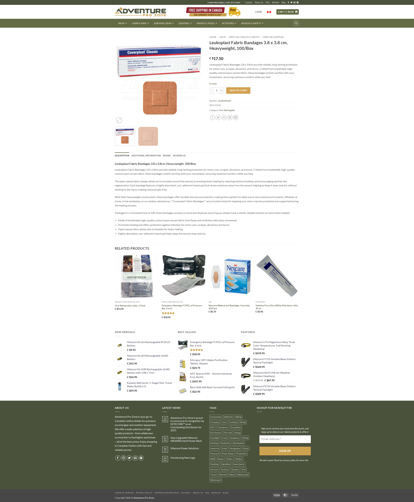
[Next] (199, 79)
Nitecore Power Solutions (184, 448)
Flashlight (214, 438)
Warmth (223, 474)
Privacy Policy (144, 492)
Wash (232, 474)
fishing (238, 432)
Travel (213, 474)
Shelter (239, 459)
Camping (214, 422)
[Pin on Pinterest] (230, 117)
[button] (287, 12)
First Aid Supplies (273, 37)
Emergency (223, 427)
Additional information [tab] (146, 155)
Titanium (235, 469)
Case (224, 422)
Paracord (214, 453)
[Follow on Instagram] (123, 458)
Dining (243, 422)
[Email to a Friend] (224, 117)
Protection (241, 453)
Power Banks (228, 453)
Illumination (238, 443)
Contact (248, 2)
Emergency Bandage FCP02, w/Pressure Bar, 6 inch (182, 307)
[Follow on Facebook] (288, 2)
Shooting (214, 464)
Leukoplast (224, 101)
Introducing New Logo (182, 457)
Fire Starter (215, 432)
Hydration (225, 443)
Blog (284, 2)
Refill (212, 459)
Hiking (245, 438)
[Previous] (121, 79)
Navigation (235, 448)
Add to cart (238, 90)
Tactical (224, 469)
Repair (221, 459)
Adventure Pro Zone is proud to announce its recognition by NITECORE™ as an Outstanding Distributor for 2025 (187, 424)
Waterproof (243, 474)
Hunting (214, 443)
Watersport (215, 480)
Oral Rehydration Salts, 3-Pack (130, 305)
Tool (244, 469)
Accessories (215, 417)
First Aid (228, 432)
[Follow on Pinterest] (298, 2)
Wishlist (275, 2)
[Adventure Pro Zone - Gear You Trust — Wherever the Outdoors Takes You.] (140, 11)
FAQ (268, 2)
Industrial (214, 448)
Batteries (228, 417)
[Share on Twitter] (218, 117)
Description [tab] (122, 155)
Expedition (236, 427)
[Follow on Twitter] (291, 2)
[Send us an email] (294, 2)
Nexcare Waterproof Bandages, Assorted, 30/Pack (229, 307)
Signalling (225, 464)
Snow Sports (239, 464)
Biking (238, 417)
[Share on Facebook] (212, 117)
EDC (212, 427)
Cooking (233, 422)
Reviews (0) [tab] (179, 155)
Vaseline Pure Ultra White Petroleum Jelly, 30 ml (277, 307)
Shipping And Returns (167, 492)
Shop (223, 37)
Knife (224, 448)
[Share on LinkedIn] (235, 117)
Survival (214, 469)
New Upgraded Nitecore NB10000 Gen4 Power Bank (186, 439)
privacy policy (289, 460)
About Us (259, 2)
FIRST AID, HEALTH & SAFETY (244, 37)
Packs (245, 448)
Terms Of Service (124, 492)
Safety (230, 459)
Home (212, 37)
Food (224, 438)
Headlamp (234, 438)
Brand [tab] (167, 155)
